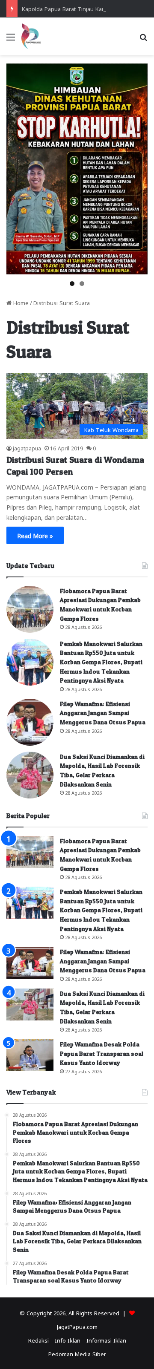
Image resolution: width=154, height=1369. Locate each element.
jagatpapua (27, 448)
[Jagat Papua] (31, 36)
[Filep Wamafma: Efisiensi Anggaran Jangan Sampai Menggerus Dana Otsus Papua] (29, 722)
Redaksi (38, 1340)
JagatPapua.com (77, 1326)
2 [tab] (82, 283)
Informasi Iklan (106, 1340)
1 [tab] (72, 283)
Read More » (35, 535)
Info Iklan (67, 1340)
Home (20, 302)
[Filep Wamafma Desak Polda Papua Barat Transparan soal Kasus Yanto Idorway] (29, 1055)
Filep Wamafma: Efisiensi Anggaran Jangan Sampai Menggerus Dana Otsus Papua (102, 713)
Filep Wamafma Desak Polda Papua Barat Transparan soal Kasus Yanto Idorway (101, 1053)
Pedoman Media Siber (77, 1353)
